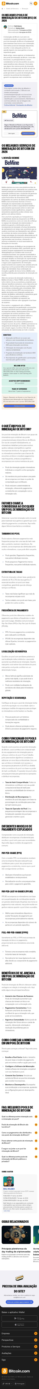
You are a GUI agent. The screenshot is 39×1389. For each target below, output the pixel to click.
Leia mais (7, 1211)
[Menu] (35, 3)
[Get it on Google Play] (19, 1318)
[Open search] (31, 3)
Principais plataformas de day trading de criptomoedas (16, 1250)
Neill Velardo (18, 26)
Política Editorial (9, 105)
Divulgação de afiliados (24, 105)
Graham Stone (20, 28)
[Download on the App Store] (19, 1325)
